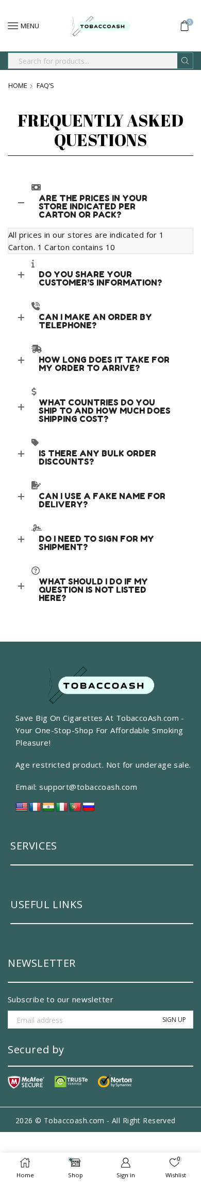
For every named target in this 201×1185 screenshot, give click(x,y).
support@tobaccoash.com (88, 787)
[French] (35, 809)
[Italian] (62, 809)
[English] (21, 809)
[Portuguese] (75, 809)
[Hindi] (48, 809)
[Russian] (88, 809)
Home (17, 85)
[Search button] (185, 60)
